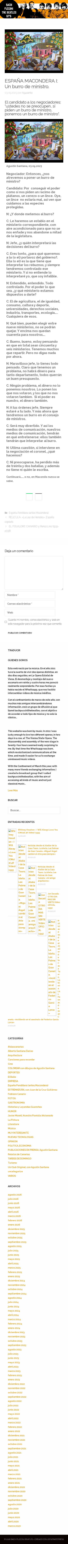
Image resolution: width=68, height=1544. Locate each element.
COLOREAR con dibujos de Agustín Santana (31, 1068)
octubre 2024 (15, 1289)
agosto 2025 (15, 1246)
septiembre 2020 (17, 1500)
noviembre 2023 (16, 1336)
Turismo (12, 1163)
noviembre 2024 (16, 1285)
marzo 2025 (14, 1267)
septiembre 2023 (17, 1345)
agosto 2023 (14, 1349)
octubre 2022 (15, 1392)
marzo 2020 (14, 1526)
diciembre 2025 (16, 1229)
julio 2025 (13, 1250)
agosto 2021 (14, 1452)
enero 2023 (14, 1379)
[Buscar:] (34, 810)
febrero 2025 (15, 1272)
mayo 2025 (14, 1259)
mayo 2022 (14, 1414)
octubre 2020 (15, 1496)
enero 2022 (14, 1431)
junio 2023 (13, 1358)
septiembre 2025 (17, 1242)
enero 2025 (14, 1276)
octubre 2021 (15, 1444)
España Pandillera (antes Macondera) (29, 512)
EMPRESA (13, 1081)
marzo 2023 (14, 1371)
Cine (10, 1064)
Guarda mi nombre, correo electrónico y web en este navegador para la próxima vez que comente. (35, 621)
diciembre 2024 (16, 1280)
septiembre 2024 (17, 1293)
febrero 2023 (15, 1375)
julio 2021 (13, 1457)
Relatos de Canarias (19, 1154)
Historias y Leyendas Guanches (25, 1107)
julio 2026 (13, 1199)
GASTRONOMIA (16, 1102)
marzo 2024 (14, 1319)
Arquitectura (15, 1055)
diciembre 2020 (16, 1487)
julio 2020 (13, 1508)
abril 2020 (13, 1521)
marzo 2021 (14, 1474)
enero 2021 (14, 1483)
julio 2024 (13, 1302)
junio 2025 (13, 1255)
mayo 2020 (14, 1517)
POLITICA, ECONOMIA (19, 1145)
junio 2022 (13, 1409)
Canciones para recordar (21, 1059)
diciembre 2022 (16, 1384)
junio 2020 (13, 1513)
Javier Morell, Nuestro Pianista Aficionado (30, 1115)
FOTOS (12, 1098)
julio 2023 (13, 1354)
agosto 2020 (15, 1504)
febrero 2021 (15, 1478)
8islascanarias (16, 1047)
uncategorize (15, 1171)
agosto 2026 (15, 1194)
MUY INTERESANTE (18, 1133)
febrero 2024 (15, 1323)
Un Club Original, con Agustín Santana (28, 1167)
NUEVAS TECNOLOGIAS (20, 1137)
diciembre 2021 (16, 1435)
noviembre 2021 (16, 1440)
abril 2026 (13, 1212)
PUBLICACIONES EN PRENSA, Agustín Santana (33, 1150)
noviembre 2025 (16, 1233)
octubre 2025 (15, 1237)
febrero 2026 (15, 1220)
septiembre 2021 (17, 1448)
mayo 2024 (14, 1311)
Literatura (13, 1124)
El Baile (12, 1077)
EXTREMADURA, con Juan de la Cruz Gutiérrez (32, 1090)
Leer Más (13, 790)
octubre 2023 (15, 1341)
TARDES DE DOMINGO (19, 1158)
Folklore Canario (17, 1094)
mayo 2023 (14, 1362)
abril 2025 (13, 1263)
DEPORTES (14, 1072)
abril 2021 (13, 1470)
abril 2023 (13, 1366)
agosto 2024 (15, 1298)
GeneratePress (56, 1539)
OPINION (13, 1141)
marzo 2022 (14, 1422)
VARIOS (12, 1176)
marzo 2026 (14, 1216)
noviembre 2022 (16, 1388)
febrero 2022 (15, 1427)
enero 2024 (14, 1328)
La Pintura (13, 1120)
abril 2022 (13, 1418)
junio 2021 (13, 1461)
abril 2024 (13, 1315)
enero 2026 (14, 1224)
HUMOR (12, 1111)
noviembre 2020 (16, 1491)
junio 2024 (13, 1306)
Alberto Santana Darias (20, 1051)
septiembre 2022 (17, 1397)
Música (12, 1128)
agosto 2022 (15, 1401)
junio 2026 (13, 1203)
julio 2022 (13, 1405)
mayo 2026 (14, 1207)
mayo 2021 (14, 1465)
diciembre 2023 (16, 1332)
